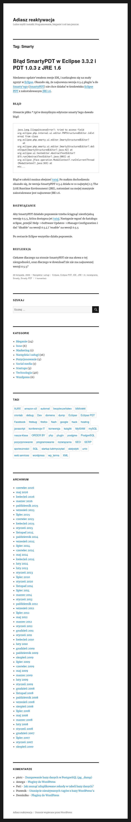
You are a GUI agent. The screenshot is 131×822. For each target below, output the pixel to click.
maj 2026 (22, 492)
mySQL (93, 428)
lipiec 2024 (23, 545)
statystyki (73, 448)
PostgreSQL (88, 435)
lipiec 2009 (23, 661)
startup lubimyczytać (53, 448)
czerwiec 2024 (25, 550)
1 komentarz (40, 278)
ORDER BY (38, 435)
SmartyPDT (37, 86)
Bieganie (21, 341)
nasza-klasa (21, 435)
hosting (85, 422)
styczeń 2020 (24, 581)
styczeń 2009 (24, 684)
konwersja (54, 428)
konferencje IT (37, 428)
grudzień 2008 (25, 688)
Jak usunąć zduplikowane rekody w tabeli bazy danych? (59, 786)
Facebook (19, 422)
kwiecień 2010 (25, 639)
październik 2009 (27, 652)
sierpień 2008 (24, 706)
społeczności (21, 448)
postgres (72, 435)
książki (68, 428)
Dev (39, 415)
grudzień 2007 (25, 733)
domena (50, 415)
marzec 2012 (24, 621)
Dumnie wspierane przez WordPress (53, 812)
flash (54, 422)
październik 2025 (27, 505)
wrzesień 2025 (25, 510)
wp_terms (53, 455)
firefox (44, 422)
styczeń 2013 (24, 599)
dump (61, 415)
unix (84, 448)
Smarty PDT (26, 278)
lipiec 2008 (23, 710)
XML (65, 455)
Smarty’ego (20, 86)
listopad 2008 (24, 693)
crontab (18, 415)
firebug (33, 422)
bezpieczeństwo (62, 408)
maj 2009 (22, 670)
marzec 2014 (24, 594)
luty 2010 (22, 644)
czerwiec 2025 (25, 519)
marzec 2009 (24, 675)
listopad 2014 (24, 586)
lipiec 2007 (23, 737)
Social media (24, 363)
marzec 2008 (24, 719)
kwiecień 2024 (25, 559)
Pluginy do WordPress (41, 781)
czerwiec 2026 (25, 487)
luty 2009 (22, 679)
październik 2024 (27, 536)
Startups (21, 368)
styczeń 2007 (24, 742)
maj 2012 (21, 617)
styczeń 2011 (24, 635)
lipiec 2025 (23, 514)
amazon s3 (30, 408)
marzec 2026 (24, 501)
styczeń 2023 (24, 572)
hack (74, 422)
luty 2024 (22, 563)
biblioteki (80, 408)
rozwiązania (92, 274)
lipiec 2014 (22, 590)
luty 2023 (22, 568)
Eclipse (28, 82)
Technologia (24, 372)
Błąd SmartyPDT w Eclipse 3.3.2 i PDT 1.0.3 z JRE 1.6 (54, 64)
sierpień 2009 (25, 657)
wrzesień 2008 (25, 702)
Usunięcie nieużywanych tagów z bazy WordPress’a (61, 790)
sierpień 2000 (24, 746)
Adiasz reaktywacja (34, 19)
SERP (88, 442)
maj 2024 (22, 554)
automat (45, 408)
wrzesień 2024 (25, 541)
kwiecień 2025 (25, 523)
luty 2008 (22, 724)
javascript (19, 428)
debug (30, 415)
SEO (78, 442)
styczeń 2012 (24, 626)
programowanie (45, 442)
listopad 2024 (24, 532)
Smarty (16, 278)
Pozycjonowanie (26, 359)
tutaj (55, 179)
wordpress (39, 455)
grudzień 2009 (25, 648)
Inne (19, 345)
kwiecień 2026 (25, 496)
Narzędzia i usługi (41, 274)
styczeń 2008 (24, 728)
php (51, 435)
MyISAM (80, 428)
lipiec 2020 (23, 577)
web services (21, 455)
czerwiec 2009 (25, 666)
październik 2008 (27, 697)
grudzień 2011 (25, 630)
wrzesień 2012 (25, 608)
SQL (35, 448)
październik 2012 (27, 603)
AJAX (17, 408)
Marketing (23, 350)
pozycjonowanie (23, 442)
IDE (75, 274)
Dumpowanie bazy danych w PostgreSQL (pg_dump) (58, 777)
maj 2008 (22, 715)
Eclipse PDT (66, 274)
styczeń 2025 (24, 528)
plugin (60, 435)
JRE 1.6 (46, 91)
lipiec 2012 (22, 612)
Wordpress (23, 377)
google (64, 422)
